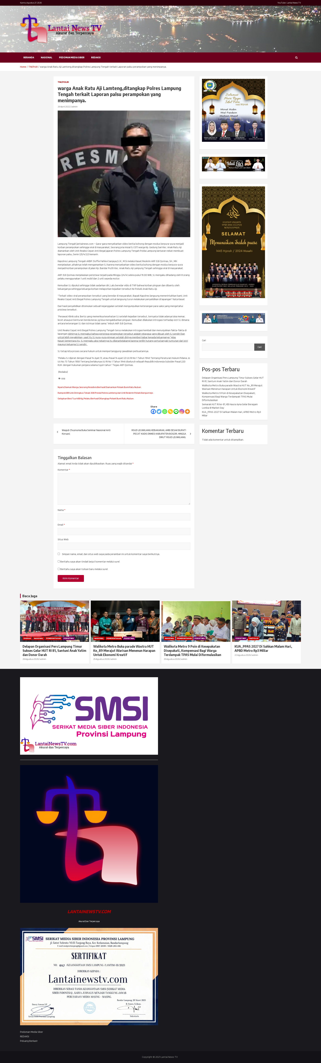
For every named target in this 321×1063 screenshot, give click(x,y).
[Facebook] (153, 411)
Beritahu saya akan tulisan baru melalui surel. (84, 569)
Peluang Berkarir (29, 1040)
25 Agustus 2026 (101, 659)
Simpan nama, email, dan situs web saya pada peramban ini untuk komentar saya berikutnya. (111, 554)
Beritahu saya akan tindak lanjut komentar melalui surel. (90, 561)
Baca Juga (29, 596)
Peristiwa (69, 638)
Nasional (46, 57)
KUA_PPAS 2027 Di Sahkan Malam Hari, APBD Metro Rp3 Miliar (263, 648)
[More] (187, 411)
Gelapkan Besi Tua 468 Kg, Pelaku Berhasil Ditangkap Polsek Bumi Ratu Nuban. (96, 398)
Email (61, 524)
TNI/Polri (63, 82)
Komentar (64, 469)
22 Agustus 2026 (243, 655)
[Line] (176, 411)
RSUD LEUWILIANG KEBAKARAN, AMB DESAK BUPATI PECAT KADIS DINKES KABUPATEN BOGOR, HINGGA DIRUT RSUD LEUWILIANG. (159, 434)
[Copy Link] (170, 411)
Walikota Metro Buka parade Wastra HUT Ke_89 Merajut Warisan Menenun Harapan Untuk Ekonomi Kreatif (124, 650)
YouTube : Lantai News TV (289, 3)
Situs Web (63, 539)
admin (74, 106)
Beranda (28, 57)
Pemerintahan (53, 638)
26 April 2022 (64, 106)
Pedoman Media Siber (71, 57)
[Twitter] (159, 411)
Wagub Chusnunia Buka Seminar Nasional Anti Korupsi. (86, 432)
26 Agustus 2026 (31, 659)
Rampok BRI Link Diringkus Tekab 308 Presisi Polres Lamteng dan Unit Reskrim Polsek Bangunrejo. (105, 392)
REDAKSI (96, 57)
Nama (61, 510)
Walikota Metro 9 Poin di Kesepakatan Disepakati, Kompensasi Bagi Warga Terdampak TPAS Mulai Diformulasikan (228, 397)
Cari (204, 340)
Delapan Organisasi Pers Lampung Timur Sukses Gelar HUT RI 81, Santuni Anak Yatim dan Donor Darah (54, 650)
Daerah (27, 638)
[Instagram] (181, 411)
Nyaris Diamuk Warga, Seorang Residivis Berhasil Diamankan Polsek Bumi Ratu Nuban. (99, 387)
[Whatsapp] (164, 411)
